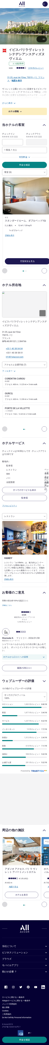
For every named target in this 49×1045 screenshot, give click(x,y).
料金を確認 (24, 1040)
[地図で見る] (24, 304)
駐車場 (24, 498)
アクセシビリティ (9, 506)
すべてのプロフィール (14, 696)
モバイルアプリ (10, 965)
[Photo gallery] (24, 26)
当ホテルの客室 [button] (13, 125)
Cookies (5, 1011)
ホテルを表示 (21, 895)
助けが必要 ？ (9, 971)
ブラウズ (6, 958)
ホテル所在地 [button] (11, 285)
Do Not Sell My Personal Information (16, 1017)
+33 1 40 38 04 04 (14, 348)
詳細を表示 (8, 579)
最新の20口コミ (24, 668)
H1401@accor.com (14, 357)
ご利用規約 (6, 1014)
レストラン (9, 516)
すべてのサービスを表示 (24, 490)
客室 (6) (8, 172)
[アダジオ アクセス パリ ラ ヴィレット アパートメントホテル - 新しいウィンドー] (22, 851)
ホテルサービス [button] (13, 443)
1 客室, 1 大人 (10, 150)
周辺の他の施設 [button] (13, 830)
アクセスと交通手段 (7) (15, 364)
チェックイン (10, 135)
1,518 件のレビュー (36, 68)
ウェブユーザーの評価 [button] (18, 681)
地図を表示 (16, 80)
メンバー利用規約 (9, 1004)
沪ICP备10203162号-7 (11, 1027)
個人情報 (5, 1007)
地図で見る (13, 887)
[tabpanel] (24, 225)
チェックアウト (34, 135)
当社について (9, 946)
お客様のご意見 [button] (13, 592)
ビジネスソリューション (15, 952)
